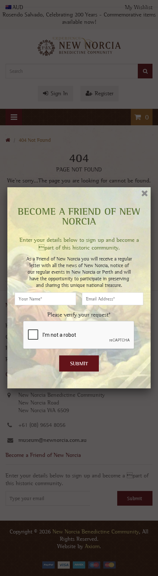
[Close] (144, 193)
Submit (79, 363)
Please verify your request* (79, 314)
